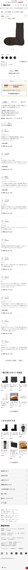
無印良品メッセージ (17, 542)
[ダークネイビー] (10, 57)
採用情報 (10, 542)
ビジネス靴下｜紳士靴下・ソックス (20, 8)
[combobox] (6, 567)
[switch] (25, 15)
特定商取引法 (20, 548)
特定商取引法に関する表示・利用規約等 (8, 545)
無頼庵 (6, 176)
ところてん (7, 297)
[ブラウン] (14, 57)
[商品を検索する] (15, 4)
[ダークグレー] (2, 57)
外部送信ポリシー (14, 548)
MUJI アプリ (3, 537)
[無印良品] (5, 525)
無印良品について (4, 543)
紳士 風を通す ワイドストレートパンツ (5, 452)
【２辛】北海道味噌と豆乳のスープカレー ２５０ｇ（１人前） (23, 452)
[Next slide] (16, 49)
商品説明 (5, 102)
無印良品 (2, 509)
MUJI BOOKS (3, 534)
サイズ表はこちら (23, 61)
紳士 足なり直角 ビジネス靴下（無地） (5, 434)
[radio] (2, 57)
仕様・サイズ (14, 102)
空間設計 (2, 530)
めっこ (6, 340)
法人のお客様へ (4, 539)
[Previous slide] (11, 49)
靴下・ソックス (9, 8)
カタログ (8, 537)
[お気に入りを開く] (21, 4)
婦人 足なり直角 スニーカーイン (23, 402)
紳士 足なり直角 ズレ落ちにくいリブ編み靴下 (5, 403)
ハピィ (6, 320)
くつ (5, 220)
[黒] (6, 57)
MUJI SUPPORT (21, 528)
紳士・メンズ (2, 8)
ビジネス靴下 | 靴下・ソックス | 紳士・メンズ (9, 513)
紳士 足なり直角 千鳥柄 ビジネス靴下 (23, 386)
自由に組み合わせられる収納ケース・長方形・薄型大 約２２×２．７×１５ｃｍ (14, 453)
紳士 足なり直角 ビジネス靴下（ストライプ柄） (5, 386)
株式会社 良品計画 (12, 543)
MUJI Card (13, 537)
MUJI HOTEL (9, 534)
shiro (6, 239)
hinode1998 (7, 153)
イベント (7, 528)
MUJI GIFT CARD (20, 537)
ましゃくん (7, 276)
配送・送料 (23, 102)
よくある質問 (8, 530)
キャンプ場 (17, 533)
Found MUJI (22, 533)
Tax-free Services (11, 539)
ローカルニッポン (13, 528)
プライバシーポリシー (5, 548)
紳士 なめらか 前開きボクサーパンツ (14, 386)
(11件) (13, 18)
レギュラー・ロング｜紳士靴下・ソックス (9, 521)
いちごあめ (7, 200)
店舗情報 (2, 528)
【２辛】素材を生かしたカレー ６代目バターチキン (14, 403)
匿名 (5, 130)
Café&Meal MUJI (10, 533)
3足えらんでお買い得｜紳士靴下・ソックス (9, 517)
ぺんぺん (6, 257)
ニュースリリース (4, 542)
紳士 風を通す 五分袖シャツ (23, 433)
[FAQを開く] (23, 4)
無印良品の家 (3, 533)
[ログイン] (18, 4)
